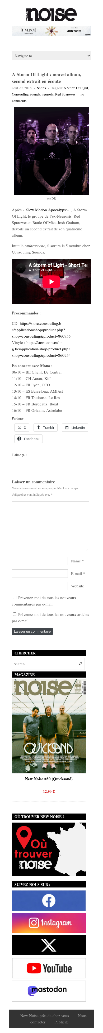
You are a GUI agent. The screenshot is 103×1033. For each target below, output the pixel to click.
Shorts (41, 87)
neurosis (48, 94)
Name (76, 560)
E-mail (76, 573)
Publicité (61, 1021)
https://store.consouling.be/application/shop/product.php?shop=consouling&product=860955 (41, 330)
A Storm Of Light (76, 87)
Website (77, 585)
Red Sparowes (65, 94)
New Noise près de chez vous (44, 1015)
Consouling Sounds (26, 94)
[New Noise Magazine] (51, 19)
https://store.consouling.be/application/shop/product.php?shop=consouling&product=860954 (41, 349)
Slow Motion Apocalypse (47, 209)
